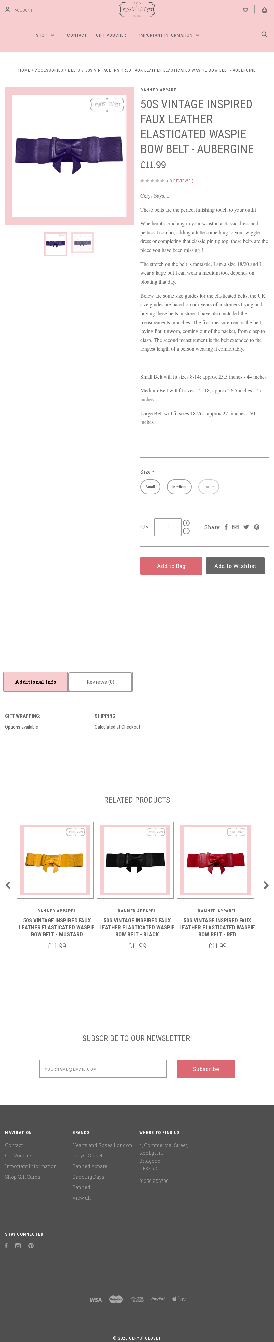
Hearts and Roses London (102, 1145)
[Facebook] (6, 1246)
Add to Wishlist (235, 565)
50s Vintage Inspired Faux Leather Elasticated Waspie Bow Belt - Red (217, 927)
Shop (42, 35)
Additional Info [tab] (35, 681)
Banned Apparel (159, 89)
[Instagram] (18, 1246)
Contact (77, 35)
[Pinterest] (31, 1246)
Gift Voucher (111, 35)
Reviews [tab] (97, 681)
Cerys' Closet (87, 1155)
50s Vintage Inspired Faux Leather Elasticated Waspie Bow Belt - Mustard (57, 927)
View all (81, 1198)
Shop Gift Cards (22, 1176)
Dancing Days (88, 1176)
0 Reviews (180, 180)
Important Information (166, 35)
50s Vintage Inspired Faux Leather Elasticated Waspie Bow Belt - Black (137, 927)
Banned (81, 1187)
